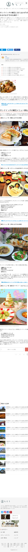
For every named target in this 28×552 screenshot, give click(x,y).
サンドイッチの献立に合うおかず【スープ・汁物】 (13, 70)
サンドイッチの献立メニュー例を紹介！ (11, 73)
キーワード (5, 545)
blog (6, 56)
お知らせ (11, 545)
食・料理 (6, 8)
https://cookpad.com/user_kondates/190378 (10, 147)
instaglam (7, 57)
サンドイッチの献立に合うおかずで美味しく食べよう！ (14, 75)
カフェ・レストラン (5, 535)
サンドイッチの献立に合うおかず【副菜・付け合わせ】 (14, 68)
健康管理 (16, 532)
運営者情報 (8, 545)
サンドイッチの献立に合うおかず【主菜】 (11, 71)
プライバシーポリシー (18, 545)
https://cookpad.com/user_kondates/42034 (10, 326)
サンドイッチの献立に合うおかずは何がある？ (12, 67)
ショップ (16, 537)
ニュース (16, 535)
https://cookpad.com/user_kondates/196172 (10, 197)
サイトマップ (2, 544)
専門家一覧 (22, 545)
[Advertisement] (14, 24)
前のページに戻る (12, 349)
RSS (26, 543)
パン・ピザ (11, 8)
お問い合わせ (14, 544)
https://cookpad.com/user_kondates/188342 (10, 261)
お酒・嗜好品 (4, 537)
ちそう (1, 8)
